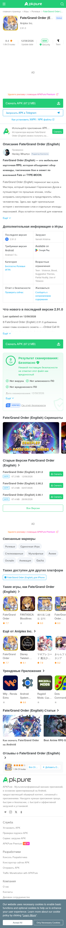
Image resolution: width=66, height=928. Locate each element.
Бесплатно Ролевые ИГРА (15, 268)
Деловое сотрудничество (16, 897)
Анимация (25, 560)
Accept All (17, 922)
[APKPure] (33, 4)
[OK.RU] (21, 812)
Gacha (40, 560)
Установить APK (11, 827)
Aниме (52, 553)
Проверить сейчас (14, 292)
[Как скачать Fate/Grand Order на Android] (22, 726)
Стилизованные (14, 553)
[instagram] (10, 812)
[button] (44, 42)
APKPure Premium (12, 843)
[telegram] (5, 812)
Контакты (8, 891)
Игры (26, 11)
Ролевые (36, 11)
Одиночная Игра (30, 546)
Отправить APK (11, 867)
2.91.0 (13, 239)
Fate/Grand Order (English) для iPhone (26, 577)
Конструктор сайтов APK (16, 862)
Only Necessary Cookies (48, 922)
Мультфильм (36, 553)
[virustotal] (38, 362)
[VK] (16, 812)
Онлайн (9, 560)
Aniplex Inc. (26, 23)
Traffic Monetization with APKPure (20, 873)
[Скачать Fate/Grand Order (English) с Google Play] (42, 250)
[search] (62, 4)
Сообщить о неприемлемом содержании (43, 296)
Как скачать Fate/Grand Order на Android (21, 742)
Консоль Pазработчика (15, 857)
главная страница (12, 11)
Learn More (29, 915)
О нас (6, 886)
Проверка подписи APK (15, 833)
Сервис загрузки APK (14, 838)
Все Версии (33, 508)
